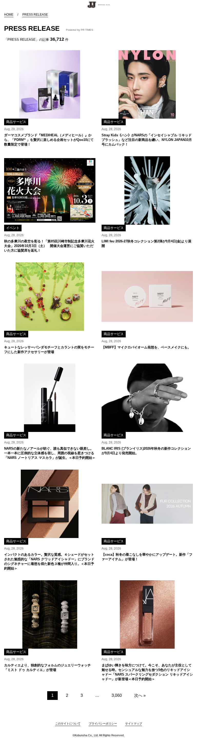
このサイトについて (68, 723)
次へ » (140, 695)
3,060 (117, 695)
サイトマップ (133, 723)
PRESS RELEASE (35, 14)
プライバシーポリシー (103, 723)
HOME (8, 14)
